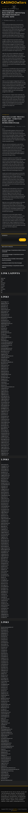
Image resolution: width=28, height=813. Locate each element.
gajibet (11, 801)
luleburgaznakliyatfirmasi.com (7, 356)
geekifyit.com (3, 339)
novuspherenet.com (5, 599)
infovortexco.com (4, 524)
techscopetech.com (5, 531)
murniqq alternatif (20, 795)
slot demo (3, 289)
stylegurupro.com (4, 693)
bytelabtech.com (4, 472)
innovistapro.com (4, 678)
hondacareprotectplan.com (6, 343)
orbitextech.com (4, 721)
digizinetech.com (4, 428)
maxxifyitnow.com (5, 565)
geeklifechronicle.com (5, 698)
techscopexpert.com (5, 405)
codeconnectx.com (5, 498)
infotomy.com (4, 385)
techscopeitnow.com (5, 448)
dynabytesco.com (4, 692)
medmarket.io (4, 382)
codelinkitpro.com (4, 467)
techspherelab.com (5, 541)
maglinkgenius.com (5, 511)
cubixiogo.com (4, 597)
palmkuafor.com (4, 306)
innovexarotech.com (5, 444)
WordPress (15, 809)
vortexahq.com (4, 650)
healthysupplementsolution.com (7, 386)
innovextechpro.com (5, 402)
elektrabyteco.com (5, 517)
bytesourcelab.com (5, 561)
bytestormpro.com (5, 710)
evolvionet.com (4, 636)
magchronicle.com (4, 391)
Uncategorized (5, 114)
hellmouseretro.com (5, 365)
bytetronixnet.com (5, 450)
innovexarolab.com (5, 431)
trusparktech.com (4, 662)
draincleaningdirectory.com (6, 348)
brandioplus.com (4, 588)
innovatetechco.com (5, 410)
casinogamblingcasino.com (6, 345)
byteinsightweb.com (5, 396)
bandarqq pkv (22, 798)
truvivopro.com (4, 647)
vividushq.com (4, 594)
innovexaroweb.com (5, 534)
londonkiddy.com (4, 772)
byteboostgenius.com (5, 549)
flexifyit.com (3, 577)
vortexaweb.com (4, 656)
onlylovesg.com (4, 736)
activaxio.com (4, 690)
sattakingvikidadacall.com (6, 743)
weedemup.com (4, 752)
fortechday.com (4, 778)
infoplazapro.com (4, 413)
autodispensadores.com (6, 757)
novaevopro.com (4, 661)
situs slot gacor (4, 795)
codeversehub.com (5, 544)
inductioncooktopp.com (6, 758)
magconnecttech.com (5, 723)
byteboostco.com (4, 515)
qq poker (16, 798)
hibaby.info (3, 749)
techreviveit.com (4, 414)
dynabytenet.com (4, 538)
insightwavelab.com (5, 706)
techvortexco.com (4, 478)
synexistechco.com (5, 645)
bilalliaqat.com (4, 755)
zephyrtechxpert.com (5, 523)
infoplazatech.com (4, 481)
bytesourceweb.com (5, 437)
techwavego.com (4, 527)
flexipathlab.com (4, 592)
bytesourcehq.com (5, 492)
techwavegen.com (4, 423)
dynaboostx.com (4, 675)
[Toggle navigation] (14, 7)
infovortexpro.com (5, 445)
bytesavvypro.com (5, 425)
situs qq (2, 284)
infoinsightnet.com (5, 490)
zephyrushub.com (4, 631)
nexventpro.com (4, 667)
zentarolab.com (4, 609)
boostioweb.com (4, 630)
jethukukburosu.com (5, 351)
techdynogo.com (4, 390)
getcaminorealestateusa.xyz (6, 780)
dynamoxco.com (4, 583)
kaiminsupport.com (5, 311)
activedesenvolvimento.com (7, 738)
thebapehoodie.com (5, 357)
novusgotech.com (4, 580)
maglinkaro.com (4, 537)
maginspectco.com (5, 453)
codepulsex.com (4, 529)
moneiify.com (4, 334)
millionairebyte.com (5, 777)
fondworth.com (4, 318)
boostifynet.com (4, 665)
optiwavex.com (4, 602)
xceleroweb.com (4, 612)
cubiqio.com (3, 696)
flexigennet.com (4, 379)
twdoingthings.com (5, 373)
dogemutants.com (5, 368)
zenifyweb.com (4, 724)
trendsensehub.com (5, 715)
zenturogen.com (4, 585)
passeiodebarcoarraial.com (6, 317)
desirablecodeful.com (5, 377)
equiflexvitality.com (5, 735)
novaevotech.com (4, 507)
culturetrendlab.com (5, 713)
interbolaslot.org (4, 305)
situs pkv (3, 286)
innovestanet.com (4, 574)
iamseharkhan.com (5, 320)
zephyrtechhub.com (5, 605)
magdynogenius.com (5, 397)
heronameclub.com (5, 380)
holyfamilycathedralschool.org (7, 771)
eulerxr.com (3, 718)
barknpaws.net (4, 328)
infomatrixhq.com (4, 504)
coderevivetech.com (5, 441)
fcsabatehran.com (4, 366)
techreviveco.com (4, 535)
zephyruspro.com (4, 568)
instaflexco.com (4, 676)
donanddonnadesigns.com (6, 732)
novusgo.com (4, 709)
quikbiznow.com (4, 611)
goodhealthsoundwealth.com (7, 362)
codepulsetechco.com (5, 495)
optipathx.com (4, 569)
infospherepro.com (5, 699)
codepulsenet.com (5, 554)
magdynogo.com (4, 454)
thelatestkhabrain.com (5, 322)
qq (1, 292)
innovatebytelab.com (5, 484)
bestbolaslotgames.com (6, 744)
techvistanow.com (4, 503)
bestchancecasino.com (5, 753)
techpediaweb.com (5, 407)
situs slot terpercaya (6, 793)
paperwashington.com (5, 750)
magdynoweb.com (5, 532)
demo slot (3, 278)
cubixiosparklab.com (5, 506)
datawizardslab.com (5, 695)
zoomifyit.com (4, 617)
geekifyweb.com (4, 480)
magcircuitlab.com (4, 512)
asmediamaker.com (5, 331)
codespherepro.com (5, 434)
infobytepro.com (4, 486)
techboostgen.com (5, 469)
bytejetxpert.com (4, 451)
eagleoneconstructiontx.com (7, 733)
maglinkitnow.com (5, 394)
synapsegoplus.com (5, 551)
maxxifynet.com (4, 641)
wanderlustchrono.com (6, 712)
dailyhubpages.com (5, 740)
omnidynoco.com (4, 603)
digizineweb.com (4, 497)
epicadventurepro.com (5, 704)
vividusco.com (4, 648)
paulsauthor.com (4, 376)
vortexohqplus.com (5, 681)
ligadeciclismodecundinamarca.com (8, 767)
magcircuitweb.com (5, 403)
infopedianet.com (4, 552)
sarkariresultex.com (5, 325)
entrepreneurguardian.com (6, 747)
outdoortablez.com (5, 383)
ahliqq (2, 279)
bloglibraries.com (4, 354)
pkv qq (10, 791)
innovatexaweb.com (5, 473)
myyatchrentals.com (5, 335)
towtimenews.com (5, 346)
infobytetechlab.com (5, 433)
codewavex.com (4, 514)
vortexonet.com (4, 639)
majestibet (3, 801)
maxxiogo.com (4, 578)
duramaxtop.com (4, 369)
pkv (2, 281)
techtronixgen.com (5, 400)
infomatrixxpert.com (5, 500)
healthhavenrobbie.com (6, 730)
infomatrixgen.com (5, 430)
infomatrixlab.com (4, 543)
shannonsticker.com (5, 314)
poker (2, 287)
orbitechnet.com (4, 600)
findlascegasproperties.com (6, 729)
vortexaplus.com (4, 595)
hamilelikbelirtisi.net (5, 684)
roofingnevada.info (5, 761)
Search (4, 235)
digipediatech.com (4, 393)
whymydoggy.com (5, 301)
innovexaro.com (4, 560)
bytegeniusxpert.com (5, 483)
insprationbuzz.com (5, 315)
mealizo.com (3, 326)
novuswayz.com (4, 672)
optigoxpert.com (4, 670)
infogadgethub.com (5, 466)
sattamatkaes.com (5, 340)
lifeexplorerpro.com (5, 707)
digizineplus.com (4, 558)
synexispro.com (4, 764)
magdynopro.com (4, 411)
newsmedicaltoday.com (6, 760)
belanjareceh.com (4, 312)
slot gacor (3, 799)
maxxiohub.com (4, 653)
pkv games (13, 793)
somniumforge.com (5, 352)
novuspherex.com (4, 659)
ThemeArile (14, 810)
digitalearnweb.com (5, 303)
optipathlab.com (4, 633)
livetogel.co (3, 726)
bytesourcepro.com (5, 540)
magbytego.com (4, 487)
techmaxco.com (4, 687)
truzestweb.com (4, 606)
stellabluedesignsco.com (6, 374)
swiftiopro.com (4, 682)
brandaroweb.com (5, 616)
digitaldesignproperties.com (6, 323)
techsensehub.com (5, 470)
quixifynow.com (4, 566)
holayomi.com (4, 766)
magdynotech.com (5, 555)
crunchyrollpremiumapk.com (7, 342)
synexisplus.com (4, 638)
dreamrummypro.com (5, 309)
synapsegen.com (4, 591)
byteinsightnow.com (5, 439)
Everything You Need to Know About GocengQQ (12, 263)
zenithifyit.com (4, 652)
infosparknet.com (4, 563)
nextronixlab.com (4, 571)
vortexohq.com (4, 703)
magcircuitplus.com (5, 447)
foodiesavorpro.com (5, 701)
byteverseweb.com (5, 546)
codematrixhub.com (5, 419)
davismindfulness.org (5, 775)
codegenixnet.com (5, 436)
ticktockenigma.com (5, 716)
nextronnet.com (4, 582)
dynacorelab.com (4, 644)
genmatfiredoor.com (5, 727)
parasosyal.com (4, 359)
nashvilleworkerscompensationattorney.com (10, 769)
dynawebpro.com (4, 589)
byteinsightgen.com (5, 427)
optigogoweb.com (4, 614)
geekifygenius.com (5, 719)
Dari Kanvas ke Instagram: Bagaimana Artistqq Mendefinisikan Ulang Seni (13, 13)
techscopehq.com (4, 557)
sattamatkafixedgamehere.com (7, 746)
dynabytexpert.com (5, 575)
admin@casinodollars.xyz (8, 20)
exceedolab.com (4, 689)
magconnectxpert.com (5, 518)
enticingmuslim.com (5, 360)
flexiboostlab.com (4, 679)
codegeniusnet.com (5, 489)
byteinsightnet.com (5, 493)
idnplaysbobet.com (5, 741)
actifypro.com (4, 673)
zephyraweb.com (4, 655)
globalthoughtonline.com (6, 332)
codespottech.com (5, 388)
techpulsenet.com (4, 521)
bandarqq (3, 282)
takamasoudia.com (5, 371)
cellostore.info (4, 329)
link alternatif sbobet (20, 793)
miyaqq (7, 801)
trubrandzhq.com (4, 664)
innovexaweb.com (4, 586)
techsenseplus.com (5, 420)
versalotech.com (4, 685)
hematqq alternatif (5, 796)
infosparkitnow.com (5, 476)
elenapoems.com (4, 363)
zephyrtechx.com (4, 668)
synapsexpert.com (5, 608)
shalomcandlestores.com (6, 337)
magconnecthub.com (5, 548)
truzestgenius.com (5, 520)
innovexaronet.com (5, 501)
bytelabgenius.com (5, 408)
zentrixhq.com (4, 572)
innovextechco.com (5, 509)
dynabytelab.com (4, 635)
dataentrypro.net (4, 308)
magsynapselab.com (5, 399)
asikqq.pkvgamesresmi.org (19, 801)
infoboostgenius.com (5, 422)
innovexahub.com (4, 642)
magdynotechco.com (5, 475)
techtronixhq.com (4, 464)
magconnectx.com (5, 763)
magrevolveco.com (5, 442)
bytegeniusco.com (4, 417)
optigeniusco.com (4, 658)
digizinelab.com (4, 526)
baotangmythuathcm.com (6, 349)
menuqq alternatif (4, 791)
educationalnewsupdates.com (7, 627)
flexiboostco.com (4, 628)
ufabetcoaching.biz (5, 774)
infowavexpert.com (5, 416)
